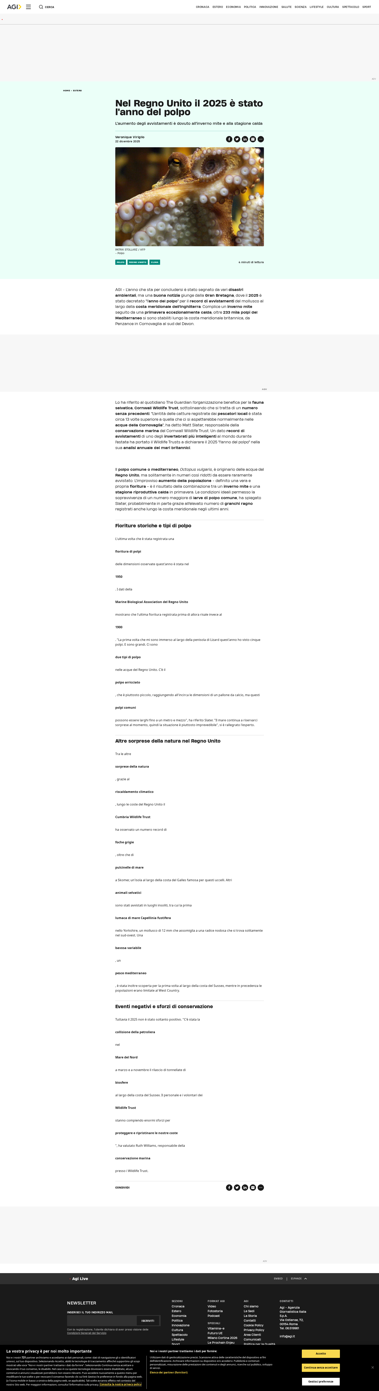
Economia (233, 7)
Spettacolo (350, 7)
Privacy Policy (254, 1330)
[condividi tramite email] (253, 139)
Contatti (250, 1320)
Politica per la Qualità (259, 1344)
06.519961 (292, 1328)
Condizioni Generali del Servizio (86, 1333)
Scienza (301, 7)
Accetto (321, 1353)
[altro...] (261, 139)
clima (155, 262)
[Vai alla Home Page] (14, 7)
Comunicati (252, 1339)
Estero (218, 7)
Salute (286, 7)
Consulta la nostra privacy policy (120, 1384)
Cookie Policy (253, 1325)
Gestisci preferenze (320, 1381)
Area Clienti (252, 1335)
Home (66, 90)
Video (212, 1306)
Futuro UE (215, 1333)
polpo (121, 262)
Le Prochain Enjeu (221, 1342)
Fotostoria (215, 1311)
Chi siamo (251, 1306)
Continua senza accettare (321, 1367)
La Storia (250, 1316)
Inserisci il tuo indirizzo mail (90, 1312)
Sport (366, 7)
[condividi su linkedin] (245, 139)
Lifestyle (317, 7)
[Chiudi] (372, 1367)
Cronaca (202, 7)
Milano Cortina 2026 (222, 1338)
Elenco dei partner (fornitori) (169, 1372)
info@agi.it (287, 1336)
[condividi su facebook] (229, 139)
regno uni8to (137, 262)
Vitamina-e (216, 1328)
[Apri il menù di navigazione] (28, 7)
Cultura (333, 7)
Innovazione (268, 7)
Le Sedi (249, 1311)
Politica (250, 7)
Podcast (214, 1316)
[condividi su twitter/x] (237, 139)
